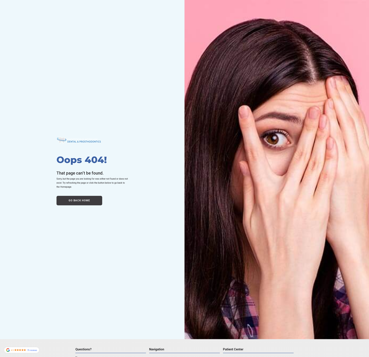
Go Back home (79, 200)
